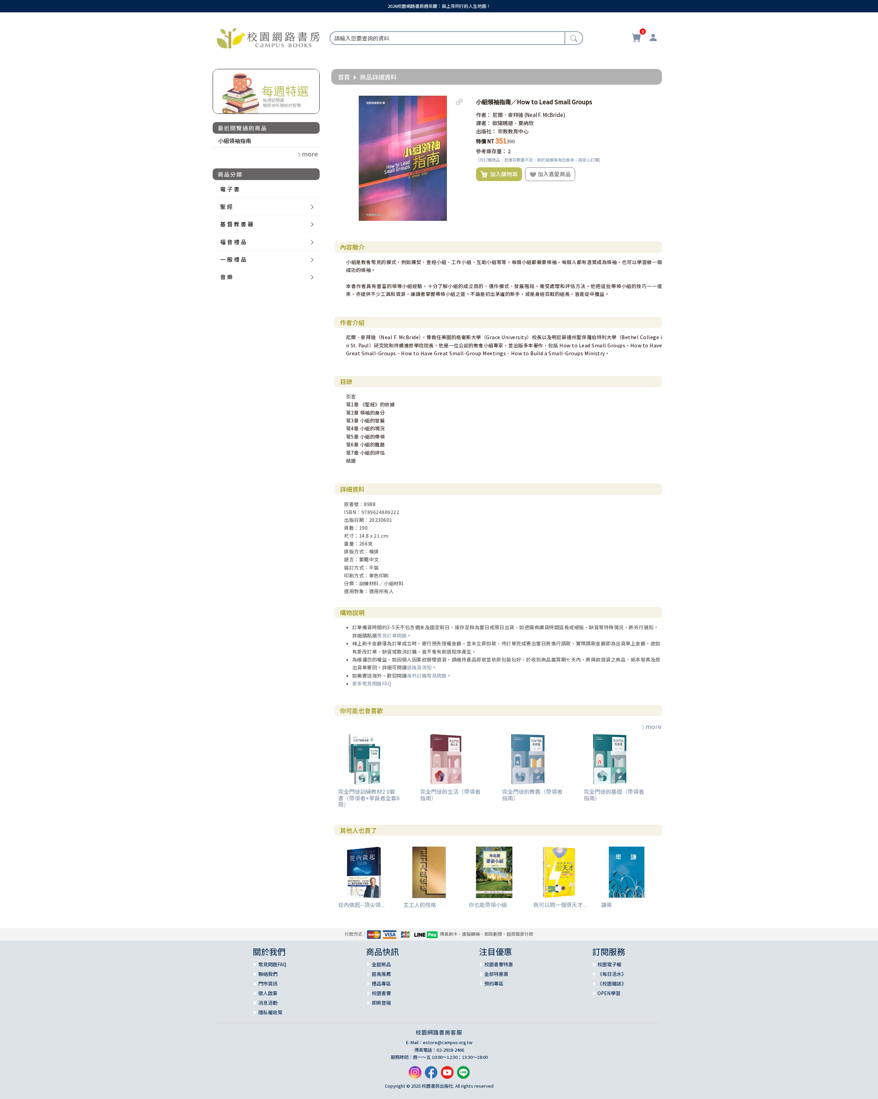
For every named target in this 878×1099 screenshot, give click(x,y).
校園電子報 (609, 964)
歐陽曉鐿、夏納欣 (513, 123)
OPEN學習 (608, 993)
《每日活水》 (611, 973)
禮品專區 (381, 983)
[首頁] (268, 37)
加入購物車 (502, 174)
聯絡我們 (267, 973)
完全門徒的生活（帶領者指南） (450, 794)
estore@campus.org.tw (448, 1042)
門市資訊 (267, 983)
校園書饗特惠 (498, 964)
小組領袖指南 (234, 140)
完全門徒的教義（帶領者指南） (532, 794)
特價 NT (485, 141)
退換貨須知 (419, 667)
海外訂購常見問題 (427, 675)
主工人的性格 (419, 904)
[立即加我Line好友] (463, 1075)
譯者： (483, 123)
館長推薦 (381, 973)
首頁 (344, 76)
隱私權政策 (270, 1012)
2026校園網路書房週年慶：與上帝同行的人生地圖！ (439, 6)
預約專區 (493, 983)
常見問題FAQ (272, 964)
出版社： (486, 131)
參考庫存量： (491, 151)
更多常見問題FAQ (372, 683)
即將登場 (381, 1002)
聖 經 (226, 206)
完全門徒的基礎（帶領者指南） (614, 794)
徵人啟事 (267, 993)
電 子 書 (229, 189)
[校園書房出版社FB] (431, 1075)
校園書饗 (381, 993)
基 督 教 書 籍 (236, 224)
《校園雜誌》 (611, 983)
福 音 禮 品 (233, 242)
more (653, 726)
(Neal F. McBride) (544, 114)
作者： (483, 114)
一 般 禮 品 (233, 259)
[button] (459, 101)
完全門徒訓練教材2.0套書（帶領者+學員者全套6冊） (369, 798)
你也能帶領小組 (487, 904)
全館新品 (381, 964)
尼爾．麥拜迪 (508, 114)
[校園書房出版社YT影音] (447, 1075)
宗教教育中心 (513, 131)
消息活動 (267, 1002)
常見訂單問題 (392, 635)
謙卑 (606, 904)
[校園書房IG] (415, 1075)
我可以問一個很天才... (560, 904)
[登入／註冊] (653, 38)
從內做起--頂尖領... (361, 904)
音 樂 (226, 277)
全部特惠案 (496, 973)
